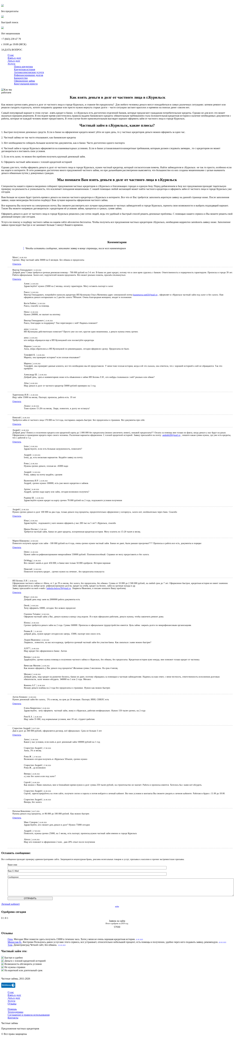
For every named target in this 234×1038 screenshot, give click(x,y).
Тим (10, 945)
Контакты (13, 1017)
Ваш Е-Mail (13, 871)
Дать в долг (14, 60)
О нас (11, 55)
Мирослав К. (15, 942)
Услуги (11, 63)
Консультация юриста (26, 83)
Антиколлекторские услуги (29, 72)
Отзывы (12, 1003)
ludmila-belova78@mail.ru (58, 588)
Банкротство (21, 78)
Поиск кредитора (23, 66)
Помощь (12, 1009)
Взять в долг (14, 58)
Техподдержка (15, 1012)
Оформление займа (24, 81)
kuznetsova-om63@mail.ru (145, 295)
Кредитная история (24, 69)
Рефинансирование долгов (28, 75)
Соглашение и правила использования (29, 1015)
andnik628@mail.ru (171, 435)
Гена (10, 939)
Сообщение (13, 877)
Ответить (16, 264)
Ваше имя (12, 865)
